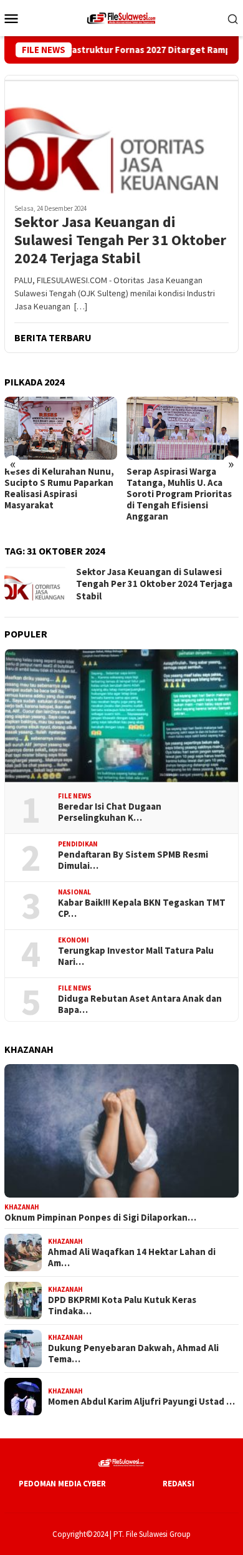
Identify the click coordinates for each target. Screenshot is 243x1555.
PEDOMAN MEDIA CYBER (62, 1483)
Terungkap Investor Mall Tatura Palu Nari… (136, 956)
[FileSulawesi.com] (121, 16)
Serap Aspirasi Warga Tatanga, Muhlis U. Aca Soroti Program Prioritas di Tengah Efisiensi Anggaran (108, 494)
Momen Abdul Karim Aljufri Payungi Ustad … (141, 1401)
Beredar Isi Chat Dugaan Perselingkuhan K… (109, 812)
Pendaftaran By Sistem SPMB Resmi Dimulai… (133, 860)
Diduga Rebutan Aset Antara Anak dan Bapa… (140, 1004)
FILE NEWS (75, 796)
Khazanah (21, 1207)
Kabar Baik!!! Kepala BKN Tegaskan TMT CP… (142, 908)
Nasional (74, 892)
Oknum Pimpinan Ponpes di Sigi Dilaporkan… (100, 1217)
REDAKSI (178, 1483)
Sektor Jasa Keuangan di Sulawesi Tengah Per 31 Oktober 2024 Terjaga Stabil (120, 240)
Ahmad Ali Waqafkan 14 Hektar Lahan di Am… (132, 1257)
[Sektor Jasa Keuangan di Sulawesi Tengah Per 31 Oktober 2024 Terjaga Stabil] (121, 134)
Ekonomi (73, 940)
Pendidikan (78, 844)
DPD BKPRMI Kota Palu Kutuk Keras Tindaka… (122, 1305)
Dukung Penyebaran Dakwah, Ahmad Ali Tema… (133, 1353)
